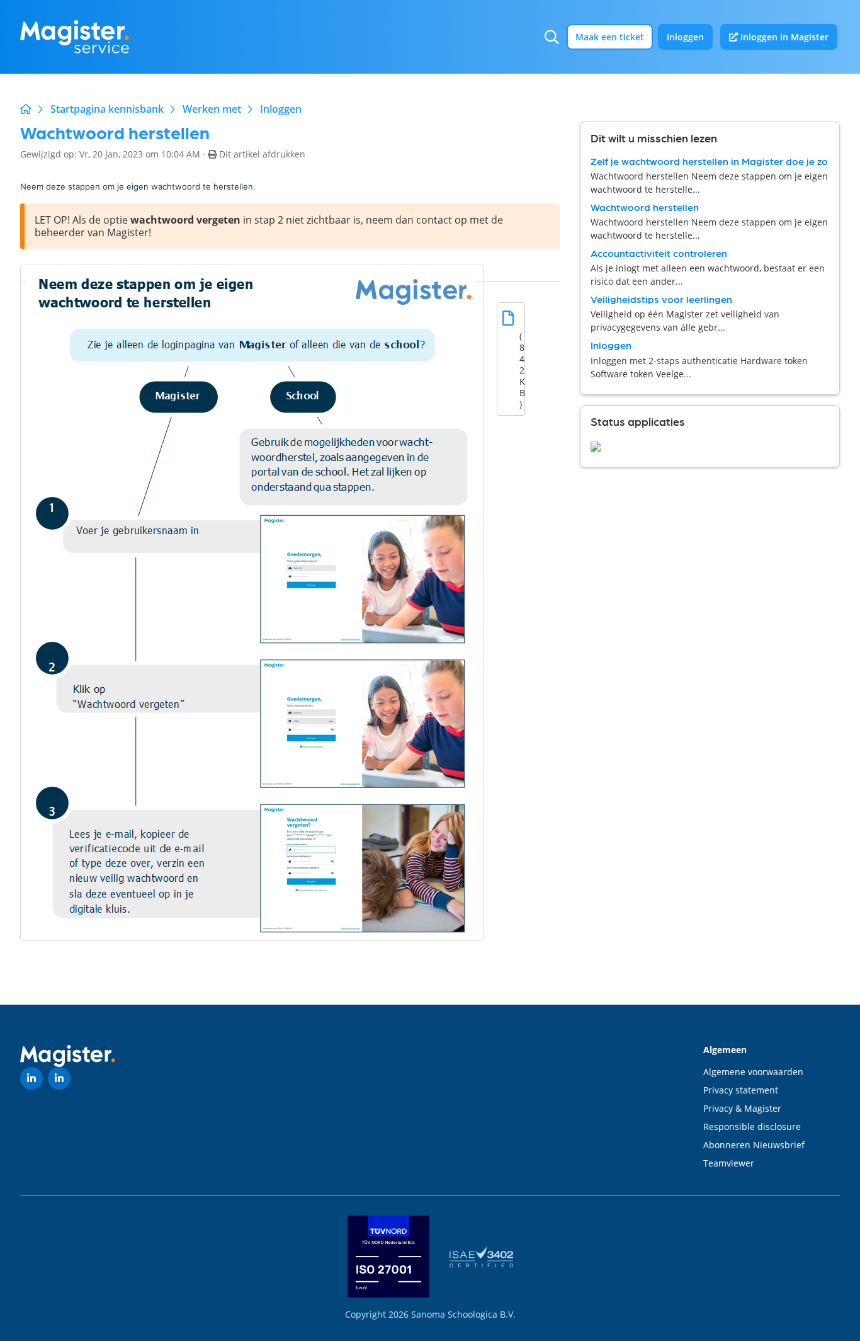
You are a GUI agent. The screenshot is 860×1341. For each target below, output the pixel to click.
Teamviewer (728, 1163)
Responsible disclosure (752, 1127)
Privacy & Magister (742, 1108)
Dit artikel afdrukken (262, 154)
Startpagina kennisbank (107, 109)
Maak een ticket (609, 37)
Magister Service (25, 109)
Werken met (212, 109)
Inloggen (685, 37)
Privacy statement (740, 1090)
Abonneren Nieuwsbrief (754, 1145)
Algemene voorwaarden (753, 1072)
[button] (552, 36)
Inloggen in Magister (783, 37)
